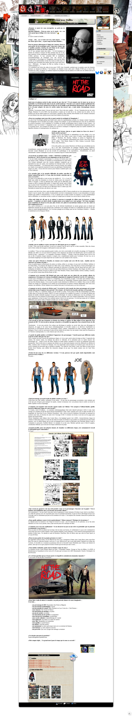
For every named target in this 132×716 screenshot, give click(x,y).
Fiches (99, 35)
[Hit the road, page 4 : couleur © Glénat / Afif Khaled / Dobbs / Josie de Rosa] (71, 469)
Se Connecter (101, 61)
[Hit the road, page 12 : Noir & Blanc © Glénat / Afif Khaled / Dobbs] (52, 493)
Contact (68, 703)
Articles (99, 42)
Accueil (24, 15)
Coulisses (99, 44)
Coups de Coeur (101, 38)
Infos (74, 703)
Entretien (47, 15)
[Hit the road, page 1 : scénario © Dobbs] (43, 446)
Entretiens (100, 40)
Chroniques (100, 36)
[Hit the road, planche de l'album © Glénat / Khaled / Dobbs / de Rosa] (33, 692)
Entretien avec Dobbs (61, 15)
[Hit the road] (31, 677)
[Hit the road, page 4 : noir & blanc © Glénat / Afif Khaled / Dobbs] (52, 469)
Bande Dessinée (35, 15)
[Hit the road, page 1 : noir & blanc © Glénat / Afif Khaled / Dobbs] (61, 446)
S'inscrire (99, 63)
